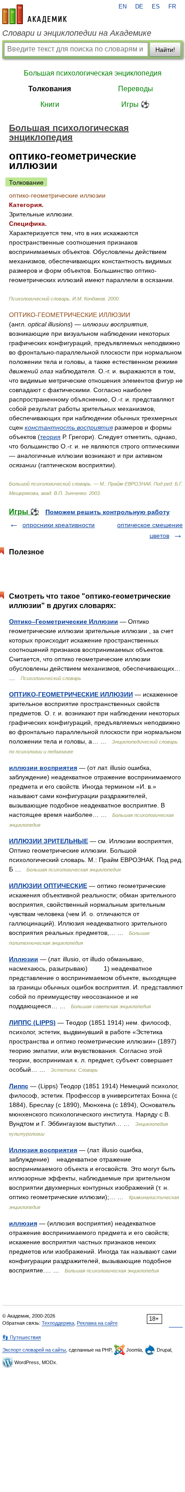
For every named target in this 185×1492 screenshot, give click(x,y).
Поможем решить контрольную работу (107, 512)
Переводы (135, 89)
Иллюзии (23, 959)
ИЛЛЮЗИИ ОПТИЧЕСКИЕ (48, 885)
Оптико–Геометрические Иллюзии (63, 621)
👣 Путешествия (21, 1337)
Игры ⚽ (135, 104)
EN (123, 7)
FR (172, 7)
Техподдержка (58, 1323)
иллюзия (23, 1223)
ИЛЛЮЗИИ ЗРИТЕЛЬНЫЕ (48, 841)
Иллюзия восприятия (43, 1150)
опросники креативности (58, 524)
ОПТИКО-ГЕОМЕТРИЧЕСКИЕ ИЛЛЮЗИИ (71, 694)
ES (156, 7)
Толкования (49, 89)
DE (139, 7)
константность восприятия (69, 427)
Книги (49, 104)
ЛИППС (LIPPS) (32, 1022)
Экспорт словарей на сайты (34, 1350)
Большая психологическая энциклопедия (93, 73)
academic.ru (34, 14)
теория (50, 436)
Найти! (165, 49)
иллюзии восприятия (43, 767)
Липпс (18, 1086)
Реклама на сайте (97, 1323)
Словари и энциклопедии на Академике (76, 33)
